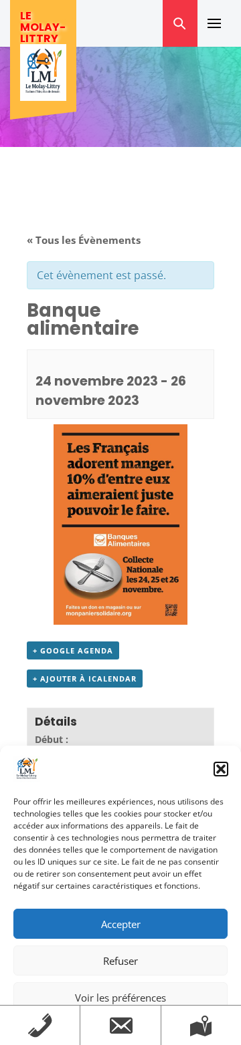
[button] (221, 769)
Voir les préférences (120, 997)
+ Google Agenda (73, 650)
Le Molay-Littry (43, 27)
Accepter (121, 924)
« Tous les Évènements (84, 240)
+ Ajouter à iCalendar (85, 679)
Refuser (120, 960)
